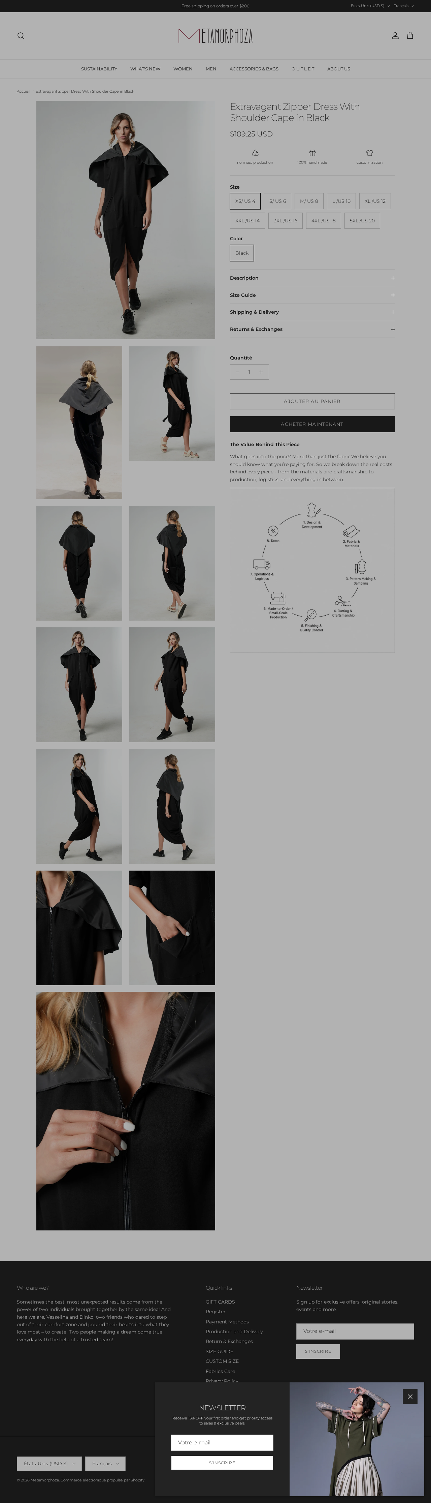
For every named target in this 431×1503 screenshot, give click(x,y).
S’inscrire (222, 1462)
